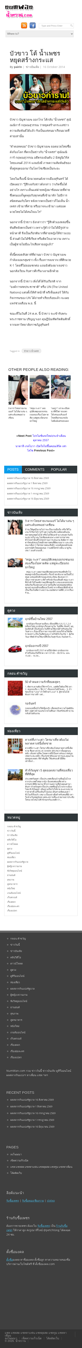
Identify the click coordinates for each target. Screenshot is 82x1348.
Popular (59, 469)
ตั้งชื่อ (9, 1259)
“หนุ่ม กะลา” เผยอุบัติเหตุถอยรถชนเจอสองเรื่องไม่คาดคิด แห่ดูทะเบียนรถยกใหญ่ (39, 414)
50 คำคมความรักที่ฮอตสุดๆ (42, 682)
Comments (34, 469)
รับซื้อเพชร (12, 1200)
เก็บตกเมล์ (12, 897)
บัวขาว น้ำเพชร (31, 350)
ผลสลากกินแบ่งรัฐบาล (17, 861)
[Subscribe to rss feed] (24, 25)
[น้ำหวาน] (19, 17)
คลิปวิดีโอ (12, 839)
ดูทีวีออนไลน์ (13, 852)
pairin (18, 67)
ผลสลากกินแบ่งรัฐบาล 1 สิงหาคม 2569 (27, 483)
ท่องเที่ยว (11, 857)
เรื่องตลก (11, 901)
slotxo (51, 1200)
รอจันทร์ (30, 703)
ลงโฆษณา (16, 1154)
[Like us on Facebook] (32, 25)
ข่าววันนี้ (11, 830)
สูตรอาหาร (12, 883)
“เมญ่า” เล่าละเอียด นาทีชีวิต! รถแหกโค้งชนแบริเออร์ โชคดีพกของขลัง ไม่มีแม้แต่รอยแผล (60, 414)
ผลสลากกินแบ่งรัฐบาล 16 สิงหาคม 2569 (28, 478)
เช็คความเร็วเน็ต (19, 1160)
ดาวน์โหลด (12, 843)
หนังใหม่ (11, 888)
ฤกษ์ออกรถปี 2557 (36, 645)
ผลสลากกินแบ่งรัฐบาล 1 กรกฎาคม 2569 (28, 493)
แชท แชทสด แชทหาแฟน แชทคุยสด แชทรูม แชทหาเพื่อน (41, 1167)
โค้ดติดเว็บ (16, 1173)
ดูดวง (9, 848)
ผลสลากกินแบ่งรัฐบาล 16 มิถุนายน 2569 (28, 498)
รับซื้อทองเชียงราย (33, 1200)
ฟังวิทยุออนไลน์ (14, 870)
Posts (13, 469)
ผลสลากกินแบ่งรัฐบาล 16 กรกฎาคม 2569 (29, 488)
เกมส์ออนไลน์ (14, 892)
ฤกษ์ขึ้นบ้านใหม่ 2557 (39, 619)
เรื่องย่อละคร (13, 906)
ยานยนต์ (11, 875)
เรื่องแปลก (12, 910)
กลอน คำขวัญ (14, 826)
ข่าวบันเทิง (32, 67)
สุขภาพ (10, 879)
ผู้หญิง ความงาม (14, 866)
